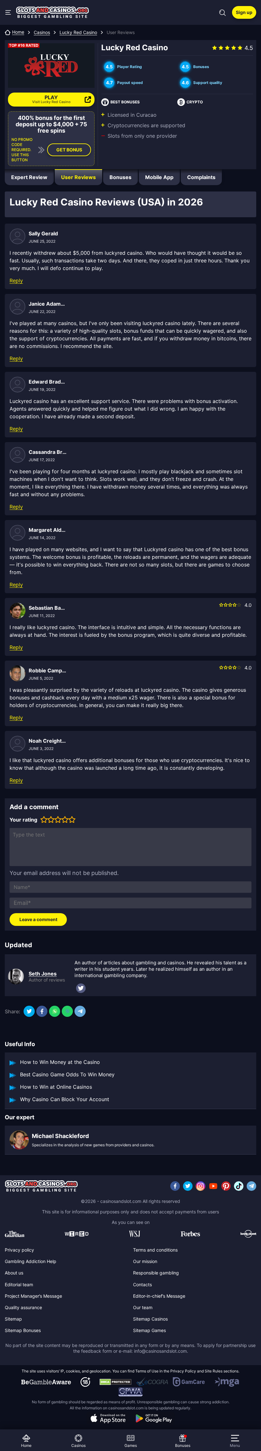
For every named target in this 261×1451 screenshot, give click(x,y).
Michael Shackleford (60, 1136)
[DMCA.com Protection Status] (115, 1382)
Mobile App (159, 177)
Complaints (201, 177)
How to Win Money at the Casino (60, 1062)
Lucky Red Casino (78, 32)
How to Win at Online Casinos (56, 1087)
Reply (16, 280)
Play (51, 99)
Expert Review (29, 177)
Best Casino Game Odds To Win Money (67, 1074)
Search (222, 13)
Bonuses (120, 177)
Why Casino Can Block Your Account (64, 1099)
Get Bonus (69, 149)
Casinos (42, 32)
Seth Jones (43, 973)
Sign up (244, 12)
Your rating (23, 819)
